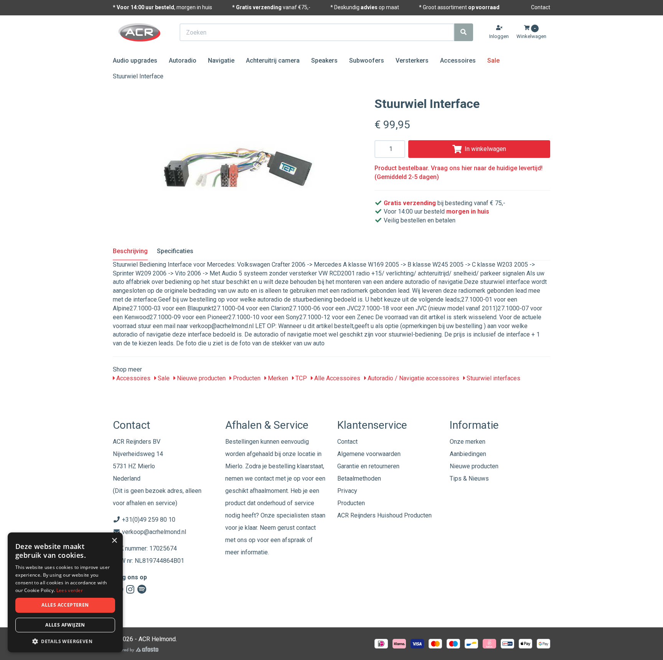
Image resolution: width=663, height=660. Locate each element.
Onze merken (467, 441)
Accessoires (458, 60)
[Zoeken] (463, 32)
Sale (493, 60)
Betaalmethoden (359, 478)
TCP (300, 378)
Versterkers (412, 60)
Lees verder (69, 590)
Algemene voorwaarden (369, 454)
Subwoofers (366, 60)
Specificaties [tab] (175, 251)
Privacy (347, 490)
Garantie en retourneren (368, 466)
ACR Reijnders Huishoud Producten (384, 515)
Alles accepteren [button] (65, 605)
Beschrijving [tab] (130, 251)
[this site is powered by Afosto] (135, 649)
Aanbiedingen (468, 454)
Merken (277, 378)
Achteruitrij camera (273, 60)
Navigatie (221, 60)
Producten (246, 378)
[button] (65, 641)
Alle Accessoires (336, 378)
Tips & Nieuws (469, 478)
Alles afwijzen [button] (65, 625)
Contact (540, 7)
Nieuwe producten (200, 378)
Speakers (324, 60)
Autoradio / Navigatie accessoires (412, 378)
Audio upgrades (135, 60)
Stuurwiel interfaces (492, 378)
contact (306, 527)
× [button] (114, 541)
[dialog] (65, 592)
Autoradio (182, 60)
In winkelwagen (485, 149)
